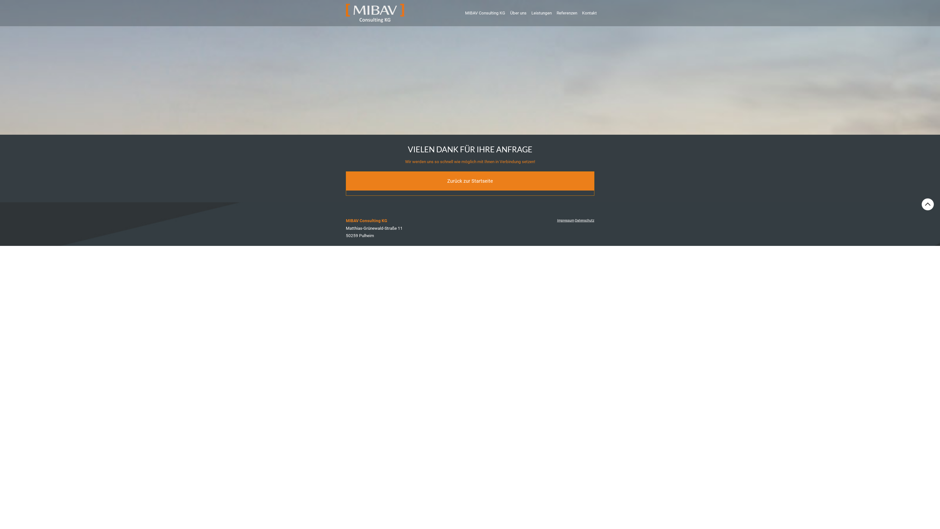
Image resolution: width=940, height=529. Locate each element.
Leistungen (541, 13)
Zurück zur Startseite (470, 181)
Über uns (518, 13)
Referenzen (567, 13)
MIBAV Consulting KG (485, 13)
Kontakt (589, 13)
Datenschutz (584, 220)
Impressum (565, 220)
